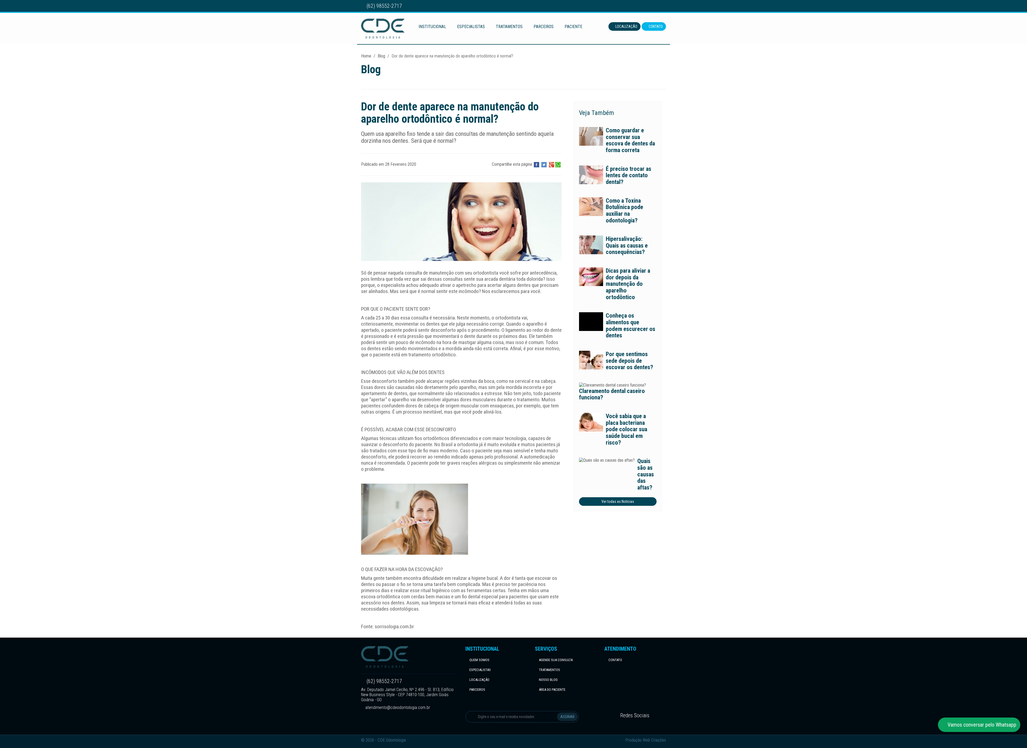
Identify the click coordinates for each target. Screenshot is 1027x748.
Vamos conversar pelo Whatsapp (981, 725)
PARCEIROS (544, 26)
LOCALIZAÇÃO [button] (626, 26)
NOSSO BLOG (548, 680)
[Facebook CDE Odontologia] (655, 6)
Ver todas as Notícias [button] (617, 501)
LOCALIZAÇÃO (479, 680)
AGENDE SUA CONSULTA (556, 660)
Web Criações (654, 740)
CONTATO (615, 660)
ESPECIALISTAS (471, 26)
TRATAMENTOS (509, 26)
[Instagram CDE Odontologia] (663, 6)
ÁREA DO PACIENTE (552, 690)
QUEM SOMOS (479, 660)
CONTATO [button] (655, 26)
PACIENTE (573, 26)
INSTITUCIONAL (432, 26)
